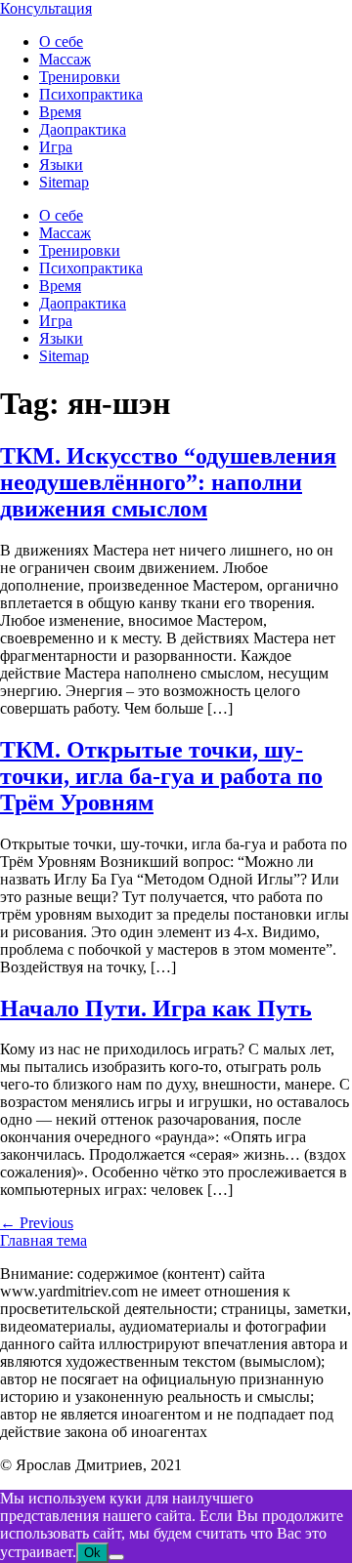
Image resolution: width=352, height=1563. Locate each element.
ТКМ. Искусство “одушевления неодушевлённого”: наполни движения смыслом (168, 482)
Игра (55, 147)
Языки (61, 164)
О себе (61, 41)
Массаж (65, 59)
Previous (36, 1222)
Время (60, 111)
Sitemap (64, 182)
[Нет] (116, 1557)
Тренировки (79, 76)
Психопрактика (91, 94)
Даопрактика (82, 129)
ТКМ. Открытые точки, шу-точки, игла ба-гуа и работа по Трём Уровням (161, 776)
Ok (92, 1552)
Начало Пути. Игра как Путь (156, 1008)
